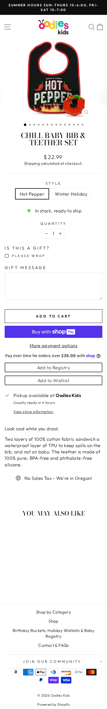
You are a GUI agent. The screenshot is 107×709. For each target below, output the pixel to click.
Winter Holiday (71, 194)
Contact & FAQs (53, 645)
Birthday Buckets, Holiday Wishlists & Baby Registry (53, 633)
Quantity (53, 223)
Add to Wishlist (53, 380)
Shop (53, 621)
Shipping (32, 163)
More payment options (53, 345)
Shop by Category (53, 612)
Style (53, 183)
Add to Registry (53, 367)
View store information (33, 411)
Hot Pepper (32, 194)
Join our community (52, 661)
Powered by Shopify (53, 704)
